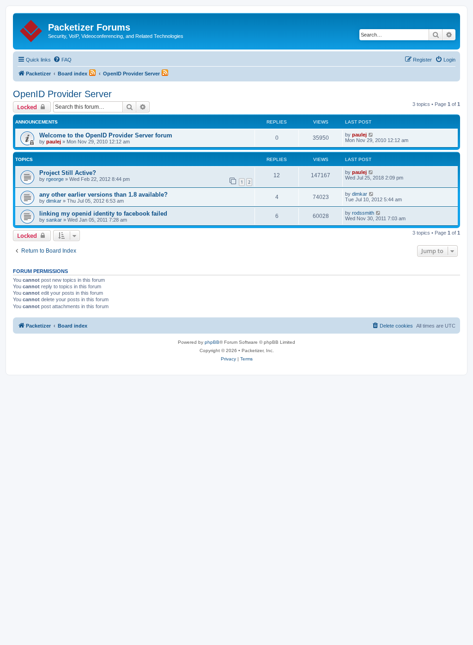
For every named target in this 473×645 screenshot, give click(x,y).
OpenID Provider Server (62, 94)
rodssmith (363, 213)
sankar (54, 220)
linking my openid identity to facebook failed (103, 213)
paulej (53, 141)
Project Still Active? (67, 172)
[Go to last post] (371, 134)
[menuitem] (62, 59)
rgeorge (55, 179)
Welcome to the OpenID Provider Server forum (105, 135)
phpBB (212, 342)
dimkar (53, 201)
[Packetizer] (31, 29)
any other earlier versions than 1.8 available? (103, 194)
